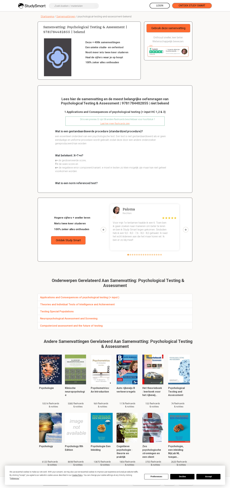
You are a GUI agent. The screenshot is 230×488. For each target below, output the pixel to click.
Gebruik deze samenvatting (168, 28)
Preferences (156, 476)
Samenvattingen (65, 16)
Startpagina (47, 16)
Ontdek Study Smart (192, 5)
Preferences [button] (14, 478)
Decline (182, 476)
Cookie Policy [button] (77, 475)
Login (159, 5)
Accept (208, 476)
